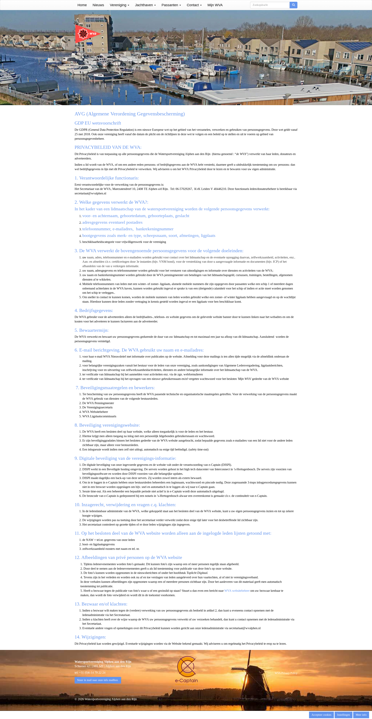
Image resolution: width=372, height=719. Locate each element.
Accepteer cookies (321, 714)
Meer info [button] (361, 714)
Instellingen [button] (343, 714)
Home (82, 5)
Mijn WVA (215, 5)
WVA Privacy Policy (286, 673)
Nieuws (98, 5)
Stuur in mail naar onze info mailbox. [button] (98, 680)
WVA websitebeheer (237, 590)
